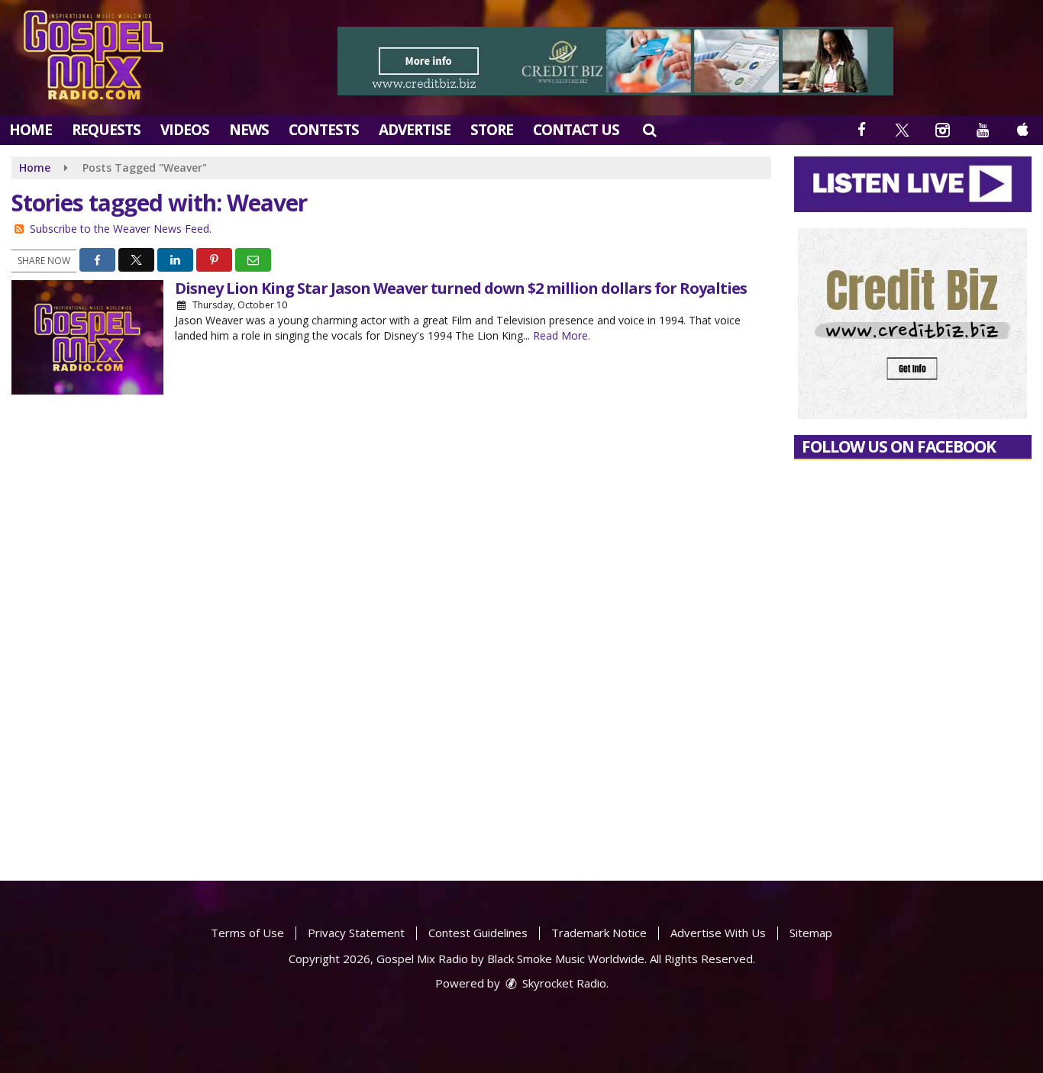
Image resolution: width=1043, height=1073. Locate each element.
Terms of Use (247, 932)
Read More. (561, 335)
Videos (184, 130)
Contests (324, 130)
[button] (649, 130)
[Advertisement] (615, 61)
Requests (106, 130)
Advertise (414, 130)
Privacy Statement (356, 932)
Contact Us (576, 130)
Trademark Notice (599, 932)
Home (30, 130)
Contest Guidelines (478, 932)
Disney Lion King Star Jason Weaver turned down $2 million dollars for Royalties (461, 288)
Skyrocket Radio (562, 983)
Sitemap (811, 932)
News (249, 130)
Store (491, 130)
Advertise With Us (718, 932)
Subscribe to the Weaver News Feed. (121, 228)
